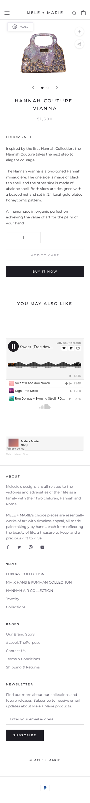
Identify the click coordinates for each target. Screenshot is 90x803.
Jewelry (12, 599)
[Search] (74, 13)
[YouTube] (42, 547)
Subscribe (24, 735)
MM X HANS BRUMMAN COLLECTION (39, 582)
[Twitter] (19, 547)
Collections (16, 607)
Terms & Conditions (23, 659)
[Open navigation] (7, 13)
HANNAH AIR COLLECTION (29, 590)
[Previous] (33, 87)
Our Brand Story (20, 634)
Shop (26, 454)
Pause (24, 26)
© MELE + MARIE (45, 760)
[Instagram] (30, 547)
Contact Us (16, 650)
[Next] (57, 87)
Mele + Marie (13, 454)
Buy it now (45, 271)
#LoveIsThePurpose (23, 642)
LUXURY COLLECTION (25, 574)
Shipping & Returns (23, 667)
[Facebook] (8, 547)
